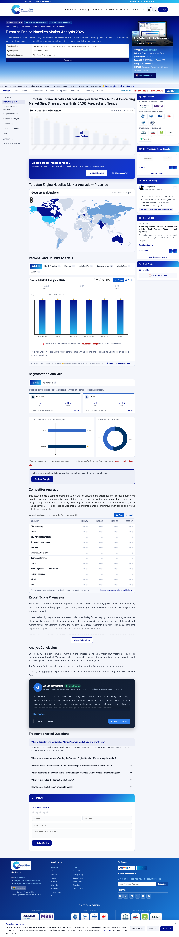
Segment (50, 90)
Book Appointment (103, 86)
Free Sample (88, 86)
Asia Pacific (85, 266)
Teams (53, 878)
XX (47, 286)
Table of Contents (21, 90)
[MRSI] (158, 106)
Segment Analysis (10, 114)
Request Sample (141, 90)
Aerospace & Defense (21, 27)
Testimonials (56, 892)
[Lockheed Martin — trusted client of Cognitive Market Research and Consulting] (148, 158)
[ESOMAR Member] (145, 106)
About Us (137, 9)
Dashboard (74, 90)
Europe (69, 266)
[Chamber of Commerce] (153, 132)
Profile (50, 721)
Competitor (62, 90)
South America (104, 266)
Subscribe (162, 884)
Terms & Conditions (80, 871)
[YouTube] (143, 896)
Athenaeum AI (100, 9)
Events (53, 896)
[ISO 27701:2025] (160, 116)
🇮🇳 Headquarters (19, 888)
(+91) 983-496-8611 (22, 878)
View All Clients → (158, 174)
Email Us (146, 270)
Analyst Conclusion (11, 128)
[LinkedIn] (131, 896)
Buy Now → (172, 91)
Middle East (123, 266)
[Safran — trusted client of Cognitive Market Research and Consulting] (168, 158)
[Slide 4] (144, 250)
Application (49, 382)
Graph (120, 280)
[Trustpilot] (145, 139)
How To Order (78, 889)
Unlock (76, 411)
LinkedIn (39, 721)
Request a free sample (90, 344)
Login (164, 9)
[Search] (154, 9)
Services (124, 9)
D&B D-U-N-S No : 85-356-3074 (142, 1)
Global (35, 266)
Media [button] (112, 9)
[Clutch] (170, 132)
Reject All (152, 928)
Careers (54, 882)
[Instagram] (125, 896)
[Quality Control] (152, 122)
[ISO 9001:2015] (143, 116)
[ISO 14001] (143, 122)
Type (34, 382)
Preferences (137, 928)
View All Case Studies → (158, 257)
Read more (38, 714)
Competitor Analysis (11, 118)
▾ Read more (67, 60)
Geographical (37, 90)
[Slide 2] (142, 167)
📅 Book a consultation (145, 75)
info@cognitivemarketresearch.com (41, 1)
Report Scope (8, 123)
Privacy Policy (106, 930)
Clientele (54, 885)
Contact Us (16, 872)
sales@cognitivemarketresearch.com (27, 884)
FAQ (5, 133)
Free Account (157, 90)
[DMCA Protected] (161, 132)
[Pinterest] (148, 896)
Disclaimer (77, 885)
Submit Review (42, 843)
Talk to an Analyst (120, 172)
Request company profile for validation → (116, 590)
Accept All (167, 928)
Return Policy (77, 882)
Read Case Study (145, 245)
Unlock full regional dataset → (121, 363)
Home (8, 27)
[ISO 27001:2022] (151, 116)
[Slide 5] (146, 250)
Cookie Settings (78, 878)
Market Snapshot (10, 102)
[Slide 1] (139, 167)
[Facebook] (120, 896)
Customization (125, 90)
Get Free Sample (42, 479)
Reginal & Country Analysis (10, 108)
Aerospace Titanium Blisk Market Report (156, 209)
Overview (6, 90)
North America (52, 266)
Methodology (84, 9)
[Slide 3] (144, 167)
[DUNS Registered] (143, 132)
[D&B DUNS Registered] (125, 916)
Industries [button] (68, 9)
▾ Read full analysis (82, 640)
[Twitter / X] (137, 896)
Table (130, 280)
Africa (35, 272)
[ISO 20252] (168, 116)
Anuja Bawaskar (150, 50)
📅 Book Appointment (158, 275)
